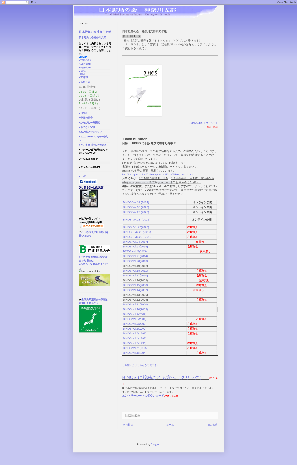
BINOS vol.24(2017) (135, 241)
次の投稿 (128, 424)
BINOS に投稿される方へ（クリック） (165, 377)
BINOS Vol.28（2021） (137, 219)
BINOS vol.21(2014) (135, 256)
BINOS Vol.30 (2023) (136, 207)
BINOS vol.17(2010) (135, 275)
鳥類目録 (84, 82)
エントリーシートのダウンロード (143, 395)
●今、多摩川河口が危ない (93, 144)
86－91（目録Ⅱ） (90, 108)
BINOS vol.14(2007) (135, 290)
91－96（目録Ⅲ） (89, 103)
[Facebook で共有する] (135, 415)
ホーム (170, 424)
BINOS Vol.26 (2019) (137, 232)
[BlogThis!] (129, 415)
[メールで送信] (127, 415)
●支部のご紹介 (86, 60)
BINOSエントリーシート (204, 123)
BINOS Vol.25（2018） (138, 236)
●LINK (82, 176)
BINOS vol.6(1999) (135, 328)
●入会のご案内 (86, 64)
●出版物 (83, 71)
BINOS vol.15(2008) (135, 285)
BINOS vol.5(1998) (134, 333)
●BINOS (85, 113)
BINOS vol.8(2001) (134, 319)
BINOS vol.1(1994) (135, 352)
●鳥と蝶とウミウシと (92, 131)
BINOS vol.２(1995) (136, 348)
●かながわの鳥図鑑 (91, 122)
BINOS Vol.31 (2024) (136, 202)
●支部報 (84, 77)
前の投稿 (212, 424)
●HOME (83, 57)
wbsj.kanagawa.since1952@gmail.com (146, 182)
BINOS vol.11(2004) (135, 304)
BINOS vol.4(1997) (134, 338)
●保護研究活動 (85, 67)
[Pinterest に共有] (138, 415)
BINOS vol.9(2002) (134, 314)
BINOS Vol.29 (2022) (136, 212)
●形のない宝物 (88, 127)
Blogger (155, 444)
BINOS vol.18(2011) (135, 270)
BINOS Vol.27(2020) (136, 227)
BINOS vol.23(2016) (135, 246)
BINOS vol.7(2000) (134, 323)
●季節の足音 (86, 117)
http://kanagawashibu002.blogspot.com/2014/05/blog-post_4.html (158, 174)
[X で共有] (132, 415)
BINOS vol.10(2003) (135, 309)
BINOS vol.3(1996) (135, 343)
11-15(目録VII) (88, 86)
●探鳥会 (83, 74)
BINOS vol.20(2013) (135, 261)
